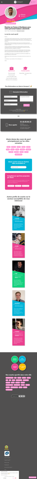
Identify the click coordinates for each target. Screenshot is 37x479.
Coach (6, 30)
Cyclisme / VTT (11, 185)
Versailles (7, 387)
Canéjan (28, 146)
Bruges (23, 146)
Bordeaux (13, 146)
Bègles (8, 146)
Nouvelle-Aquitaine (13, 30)
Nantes (13, 380)
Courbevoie (17, 382)
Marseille (19, 377)
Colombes (22, 382)
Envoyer (26, 105)
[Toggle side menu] (2, 2)
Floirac (17, 149)
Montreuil (25, 387)
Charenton (27, 384)
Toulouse (28, 377)
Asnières (12, 382)
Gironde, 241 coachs (20, 30)
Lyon (15, 377)
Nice (7, 380)
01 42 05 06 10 (25, 122)
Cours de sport (7, 457)
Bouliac (18, 146)
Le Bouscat (28, 149)
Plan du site (6, 462)
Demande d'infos (33, 477)
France (8, 30)
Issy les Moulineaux (9, 384)
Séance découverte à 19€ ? (10, 23)
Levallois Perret (25, 380)
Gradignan (22, 149)
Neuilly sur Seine (19, 380)
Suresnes (22, 384)
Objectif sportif (7, 460)
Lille (10, 380)
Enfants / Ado (18, 185)
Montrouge (8, 382)
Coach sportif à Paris (9, 377)
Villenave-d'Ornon (18, 154)
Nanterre (20, 387)
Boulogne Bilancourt (14, 387)
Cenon (8, 149)
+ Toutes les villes (9, 389)
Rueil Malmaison (17, 384)
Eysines (12, 149)
